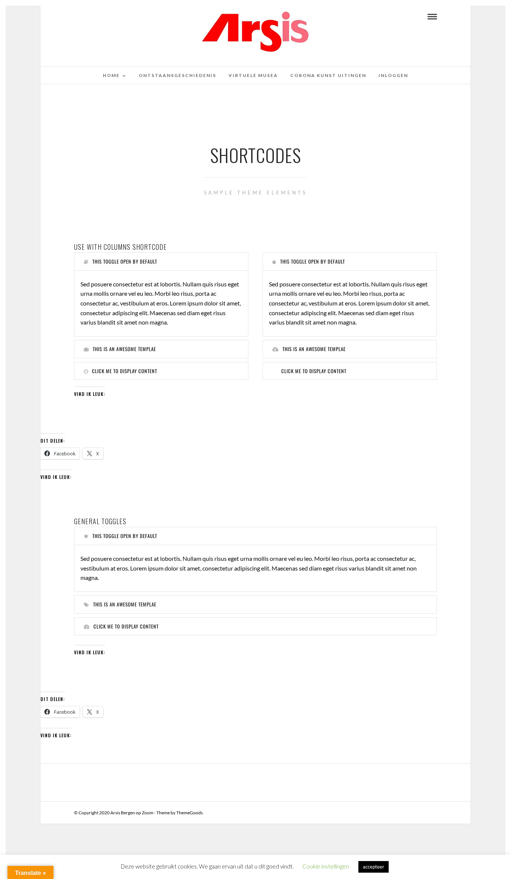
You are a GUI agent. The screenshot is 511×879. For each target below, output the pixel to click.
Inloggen (393, 75)
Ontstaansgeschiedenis (177, 75)
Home (111, 75)
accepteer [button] (373, 867)
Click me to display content (124, 371)
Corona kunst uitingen (328, 75)
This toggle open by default (124, 261)
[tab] (161, 261)
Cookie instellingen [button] (325, 866)
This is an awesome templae (124, 349)
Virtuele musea (253, 75)
